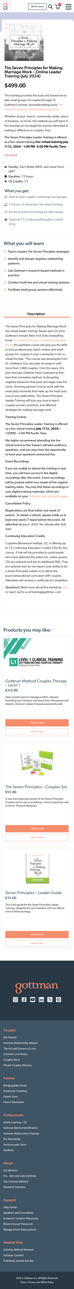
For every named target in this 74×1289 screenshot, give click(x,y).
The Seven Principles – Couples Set (36, 787)
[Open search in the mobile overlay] (50, 7)
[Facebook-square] (24, 999)
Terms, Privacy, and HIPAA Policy (37, 1282)
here (65, 587)
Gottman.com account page (48, 496)
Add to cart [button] (37, 722)
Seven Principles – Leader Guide (33, 893)
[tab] (37, 315)
